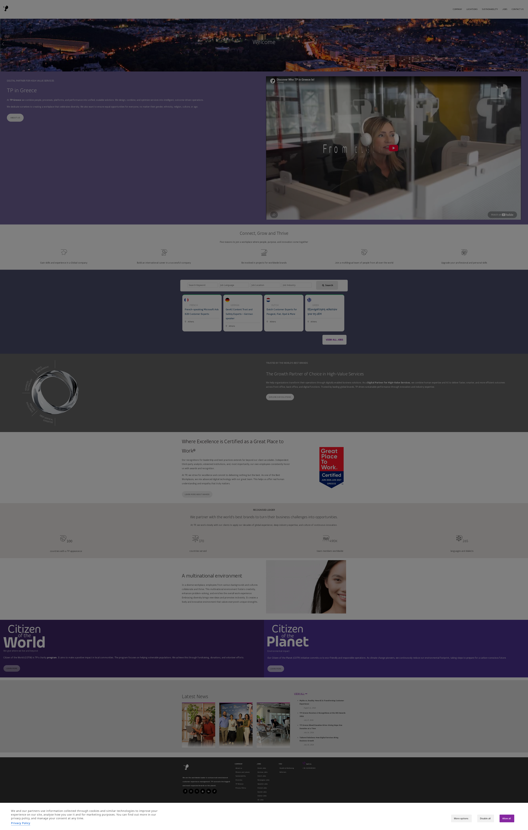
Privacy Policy (20, 823)
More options (461, 818)
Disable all (485, 818)
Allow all (506, 818)
